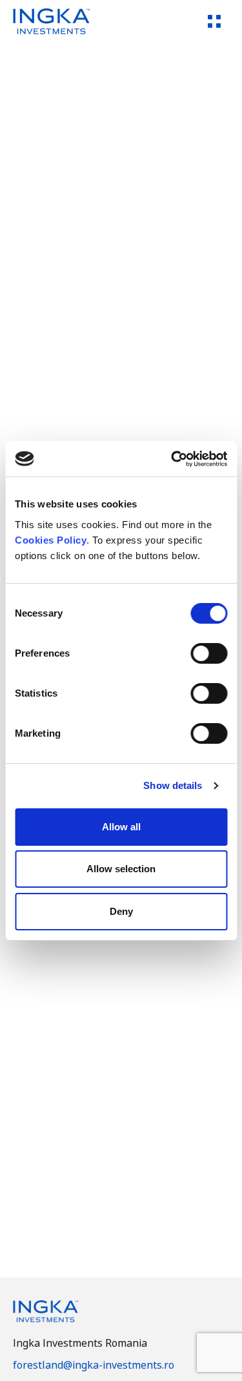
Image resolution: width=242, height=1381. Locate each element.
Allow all (121, 826)
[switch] (208, 653)
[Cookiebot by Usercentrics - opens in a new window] (172, 459)
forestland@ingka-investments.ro (93, 1365)
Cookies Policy (50, 540)
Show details (172, 785)
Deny (121, 911)
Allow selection (121, 868)
